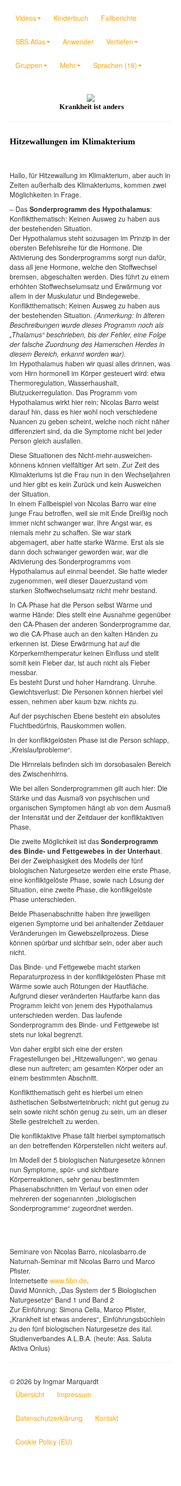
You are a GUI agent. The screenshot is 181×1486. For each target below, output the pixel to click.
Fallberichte (119, 18)
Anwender (78, 41)
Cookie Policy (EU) (43, 1441)
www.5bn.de (68, 1280)
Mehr (68, 65)
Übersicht (29, 1394)
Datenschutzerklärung (49, 1418)
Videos (25, 18)
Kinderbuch (71, 18)
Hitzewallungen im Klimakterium (72, 141)
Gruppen (28, 65)
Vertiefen (119, 41)
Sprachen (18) (115, 65)
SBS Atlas (30, 41)
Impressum (74, 1394)
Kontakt (106, 1418)
